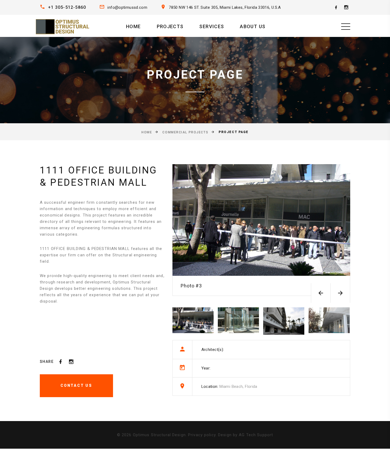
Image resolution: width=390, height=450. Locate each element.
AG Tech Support (256, 434)
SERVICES (211, 26)
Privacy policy (202, 434)
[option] (261, 230)
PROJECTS (170, 26)
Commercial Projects (185, 132)
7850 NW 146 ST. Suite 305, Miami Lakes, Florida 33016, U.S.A (225, 7)
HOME (133, 26)
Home (146, 132)
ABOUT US (252, 26)
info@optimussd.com (127, 7)
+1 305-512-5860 (67, 7)
